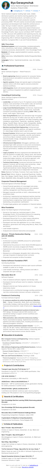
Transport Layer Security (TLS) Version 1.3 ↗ (16, 369)
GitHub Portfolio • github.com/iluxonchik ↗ (15, 388)
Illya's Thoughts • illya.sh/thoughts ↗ (13, 435)
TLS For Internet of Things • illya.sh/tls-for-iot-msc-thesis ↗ (21, 449)
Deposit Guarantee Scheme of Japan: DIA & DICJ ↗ (18, 456)
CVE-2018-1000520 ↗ (9, 376)
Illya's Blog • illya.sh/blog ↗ (10, 442)
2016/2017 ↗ (24, 351)
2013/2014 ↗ (26, 343)
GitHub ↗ (29, 11)
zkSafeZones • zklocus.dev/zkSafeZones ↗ (15, 381)
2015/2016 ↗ (7, 345)
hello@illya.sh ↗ (19, 11)
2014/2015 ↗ (35, 343)
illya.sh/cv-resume (28, 467)
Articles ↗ (36, 11)
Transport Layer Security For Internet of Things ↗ (24, 353)
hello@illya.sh (33, 465)
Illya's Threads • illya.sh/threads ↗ (12, 427)
